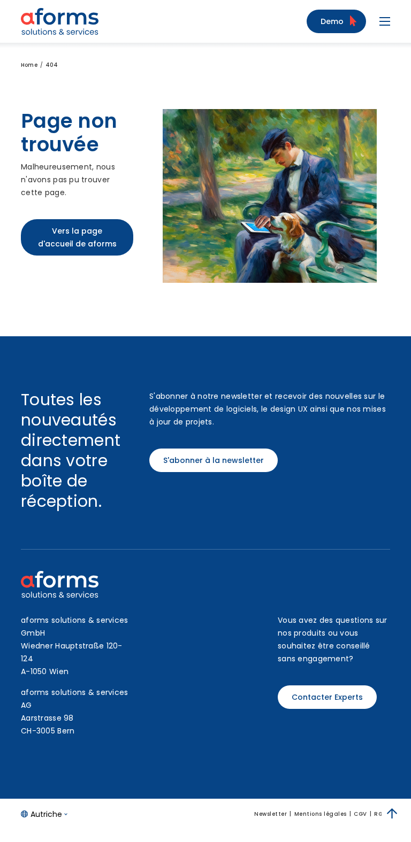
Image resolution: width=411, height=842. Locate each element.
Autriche (46, 814)
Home (29, 65)
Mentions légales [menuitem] (320, 814)
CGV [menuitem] (360, 814)
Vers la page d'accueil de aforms (77, 237)
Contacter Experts (327, 697)
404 (51, 65)
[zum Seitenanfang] (392, 813)
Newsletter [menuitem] (270, 814)
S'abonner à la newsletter (213, 460)
